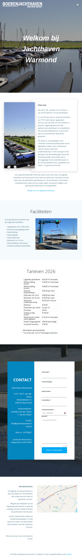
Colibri (69, 554)
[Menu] (77, 5)
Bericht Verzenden (54, 450)
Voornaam (46, 372)
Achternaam (46, 391)
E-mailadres (46, 400)
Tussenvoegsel (47, 382)
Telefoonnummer (48, 410)
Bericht (45, 416)
